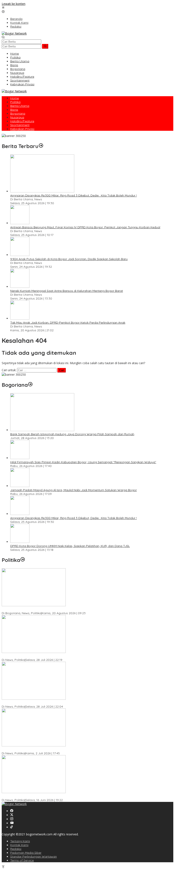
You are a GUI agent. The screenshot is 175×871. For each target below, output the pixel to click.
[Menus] (3, 8)
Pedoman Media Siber (25, 853)
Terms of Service (22, 860)
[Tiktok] (11, 827)
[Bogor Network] (14, 33)
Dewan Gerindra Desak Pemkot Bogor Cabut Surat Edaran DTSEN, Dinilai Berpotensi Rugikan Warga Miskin (77, 796)
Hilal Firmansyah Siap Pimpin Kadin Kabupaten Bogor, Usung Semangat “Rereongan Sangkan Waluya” (83, 462)
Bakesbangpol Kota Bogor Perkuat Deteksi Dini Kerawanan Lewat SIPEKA (53, 609)
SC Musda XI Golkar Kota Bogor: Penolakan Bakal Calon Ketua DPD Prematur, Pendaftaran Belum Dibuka (76, 656)
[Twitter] (11, 815)
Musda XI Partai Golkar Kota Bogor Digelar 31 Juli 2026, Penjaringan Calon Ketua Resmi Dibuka (69, 703)
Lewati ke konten (13, 4)
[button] (45, 46)
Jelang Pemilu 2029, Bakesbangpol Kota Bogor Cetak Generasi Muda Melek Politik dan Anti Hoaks (71, 749)
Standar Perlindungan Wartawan (33, 856)
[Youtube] (12, 823)
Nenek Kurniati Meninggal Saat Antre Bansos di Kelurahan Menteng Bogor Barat (66, 291)
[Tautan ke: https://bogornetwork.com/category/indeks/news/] (22, 560)
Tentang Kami (20, 841)
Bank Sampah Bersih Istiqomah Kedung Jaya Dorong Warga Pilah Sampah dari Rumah (72, 434)
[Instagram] (11, 819)
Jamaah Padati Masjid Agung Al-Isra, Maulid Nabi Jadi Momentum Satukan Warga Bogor (73, 490)
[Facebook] (11, 811)
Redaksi (15, 849)
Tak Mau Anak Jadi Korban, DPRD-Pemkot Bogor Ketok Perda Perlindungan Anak (67, 322)
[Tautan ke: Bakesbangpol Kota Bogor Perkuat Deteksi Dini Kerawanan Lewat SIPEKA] (34, 605)
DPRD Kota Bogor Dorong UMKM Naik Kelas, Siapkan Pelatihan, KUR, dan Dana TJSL (70, 546)
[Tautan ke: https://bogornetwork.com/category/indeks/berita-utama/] (41, 146)
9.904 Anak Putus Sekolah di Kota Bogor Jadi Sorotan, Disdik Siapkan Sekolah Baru (69, 259)
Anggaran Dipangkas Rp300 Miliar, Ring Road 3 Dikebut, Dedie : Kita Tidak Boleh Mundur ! (73, 195)
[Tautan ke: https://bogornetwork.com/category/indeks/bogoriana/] (30, 385)
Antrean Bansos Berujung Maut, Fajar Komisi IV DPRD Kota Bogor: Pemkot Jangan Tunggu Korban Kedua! (85, 227)
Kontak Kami (19, 845)
